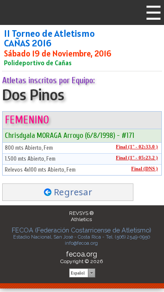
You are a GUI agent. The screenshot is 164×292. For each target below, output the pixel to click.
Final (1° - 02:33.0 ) (137, 146)
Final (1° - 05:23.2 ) (137, 157)
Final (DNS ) (144, 168)
